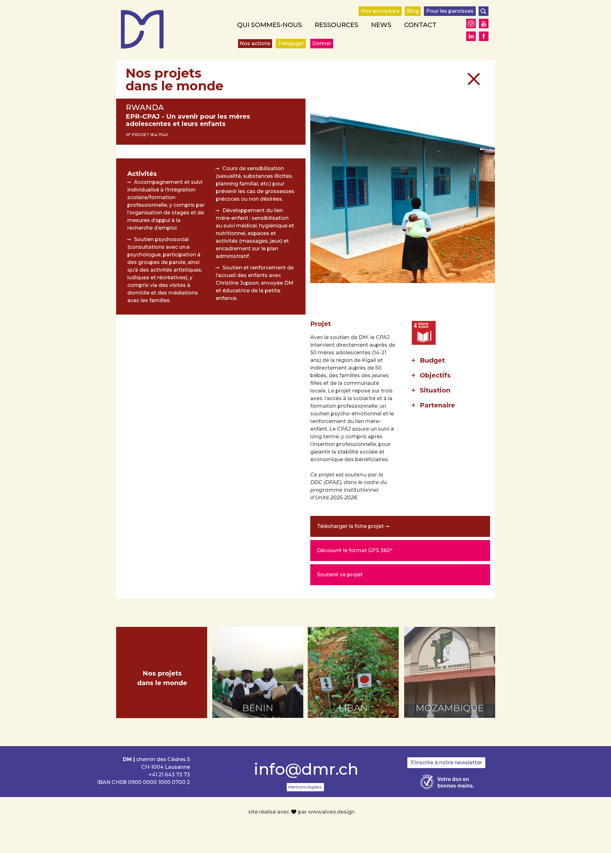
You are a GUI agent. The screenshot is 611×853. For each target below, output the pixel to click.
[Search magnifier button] (483, 11)
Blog (413, 11)
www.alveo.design (331, 812)
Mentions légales (304, 787)
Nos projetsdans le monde (162, 678)
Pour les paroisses (450, 11)
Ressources (336, 25)
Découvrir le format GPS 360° (354, 550)
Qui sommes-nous (269, 25)
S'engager (291, 43)
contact (420, 25)
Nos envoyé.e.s (380, 11)
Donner (321, 43)
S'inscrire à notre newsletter (446, 762)
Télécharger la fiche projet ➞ (353, 526)
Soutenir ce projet (340, 575)
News (381, 25)
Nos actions (255, 43)
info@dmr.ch (305, 769)
